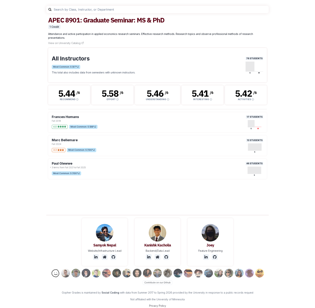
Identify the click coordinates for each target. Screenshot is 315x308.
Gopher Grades (71, 292)
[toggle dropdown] (50, 167)
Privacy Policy (157, 305)
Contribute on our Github (157, 282)
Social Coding (110, 292)
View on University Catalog (64, 43)
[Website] (105, 257)
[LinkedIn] (96, 257)
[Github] (113, 257)
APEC (56, 20)
